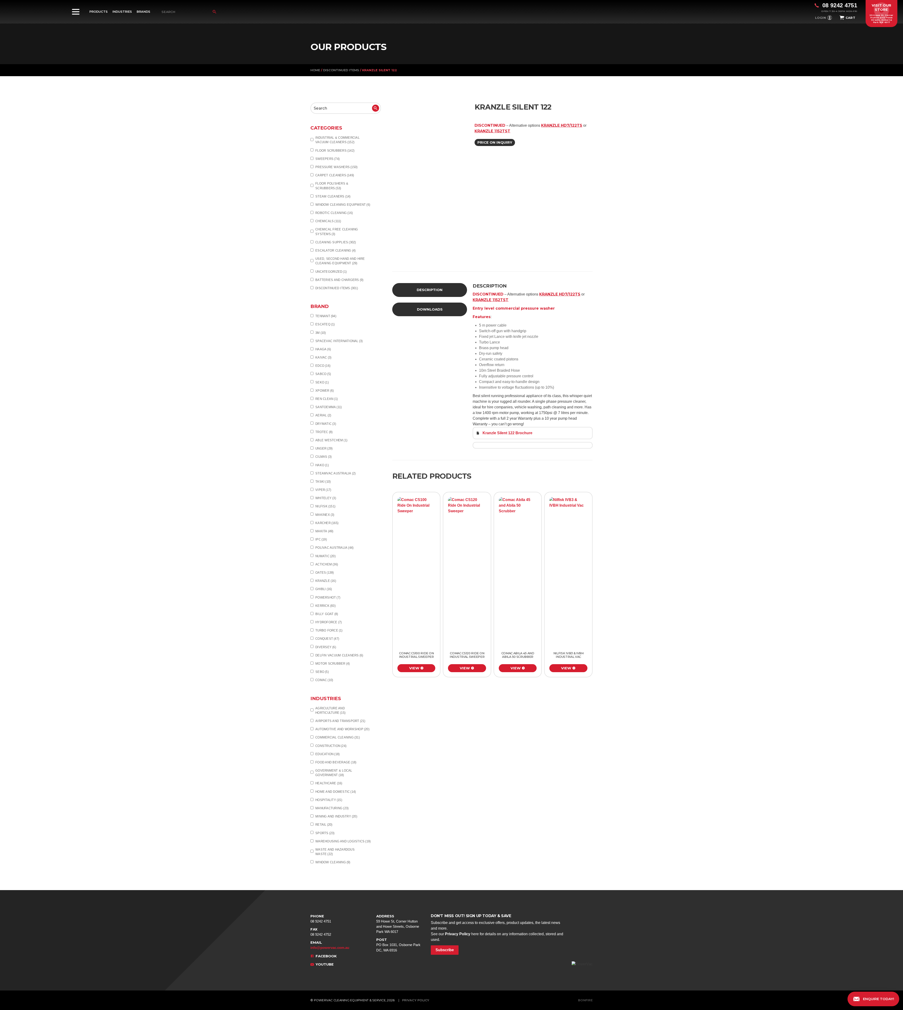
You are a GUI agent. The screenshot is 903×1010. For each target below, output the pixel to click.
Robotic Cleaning (334, 213)
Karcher (326, 523)
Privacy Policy (457, 934)
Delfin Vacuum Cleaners (339, 655)
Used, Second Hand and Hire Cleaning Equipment (340, 261)
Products (98, 11)
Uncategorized (331, 271)
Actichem (326, 564)
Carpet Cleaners (334, 175)
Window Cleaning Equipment (342, 204)
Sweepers (327, 159)
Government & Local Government (333, 773)
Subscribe (445, 950)
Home (315, 70)
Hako (322, 465)
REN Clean (326, 399)
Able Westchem (331, 440)
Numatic (325, 556)
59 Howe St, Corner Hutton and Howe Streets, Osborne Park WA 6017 (397, 924)
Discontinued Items (341, 70)
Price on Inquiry (494, 142)
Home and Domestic (335, 791)
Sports (325, 833)
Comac (324, 680)
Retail (324, 824)
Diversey (325, 647)
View (414, 668)
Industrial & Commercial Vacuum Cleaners (337, 140)
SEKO (322, 382)
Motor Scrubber (332, 663)
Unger (324, 448)
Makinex (324, 515)
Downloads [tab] (430, 309)
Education (327, 754)
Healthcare (328, 783)
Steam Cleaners (333, 196)
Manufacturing (332, 808)
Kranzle (325, 581)
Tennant (325, 316)
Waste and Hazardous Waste (335, 852)
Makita (324, 531)
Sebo (322, 672)
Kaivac (323, 357)
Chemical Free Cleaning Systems (336, 232)
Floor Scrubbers (334, 150)
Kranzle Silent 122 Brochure (507, 433)
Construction (330, 746)
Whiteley (325, 498)
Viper (323, 490)
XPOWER (324, 390)
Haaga (323, 349)
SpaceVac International (339, 341)
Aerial (323, 415)
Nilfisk (325, 506)
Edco (322, 365)
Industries (122, 11)
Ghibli (323, 589)
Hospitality (328, 800)
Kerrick (325, 606)
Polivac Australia (334, 547)
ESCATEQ (325, 324)
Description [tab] (430, 290)
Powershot (327, 597)
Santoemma (328, 407)
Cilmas (323, 456)
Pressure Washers (336, 167)
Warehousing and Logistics (343, 841)
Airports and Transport (340, 721)
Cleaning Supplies (335, 242)
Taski (323, 481)
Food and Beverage (335, 762)
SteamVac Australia (335, 473)
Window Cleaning (332, 862)
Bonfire (585, 1000)
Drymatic (325, 424)
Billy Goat (326, 614)
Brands (143, 11)
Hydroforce (328, 622)
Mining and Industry (336, 816)
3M (320, 333)
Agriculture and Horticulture (330, 710)
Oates (324, 572)
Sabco (323, 374)
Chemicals (328, 221)
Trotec (324, 432)
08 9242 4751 (320, 918)
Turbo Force (329, 630)
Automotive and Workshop (342, 729)
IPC (321, 539)
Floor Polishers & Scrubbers (331, 186)
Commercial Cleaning (337, 737)
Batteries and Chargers (339, 280)
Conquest (327, 638)
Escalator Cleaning (335, 250)
